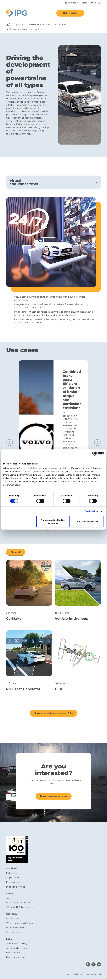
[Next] (98, 446)
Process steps (13, 882)
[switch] (40, 501)
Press (92, 2)
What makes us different (20, 923)
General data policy (16, 943)
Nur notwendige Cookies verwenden (53, 521)
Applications (13, 877)
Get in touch (70, 13)
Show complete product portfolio (53, 713)
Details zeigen (91, 511)
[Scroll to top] (101, 973)
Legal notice (13, 952)
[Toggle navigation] (98, 13)
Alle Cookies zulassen (87, 521)
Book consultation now (53, 796)
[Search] (100, 2)
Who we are (13, 918)
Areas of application (56, 24)
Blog (84, 2)
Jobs (8, 898)
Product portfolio (15, 886)
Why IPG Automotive (18, 902)
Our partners (13, 932)
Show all (16, 552)
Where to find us (15, 927)
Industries (11, 873)
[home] (9, 24)
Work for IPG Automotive (20, 907)
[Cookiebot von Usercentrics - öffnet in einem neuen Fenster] (91, 454)
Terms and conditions (18, 948)
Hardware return (15, 957)
